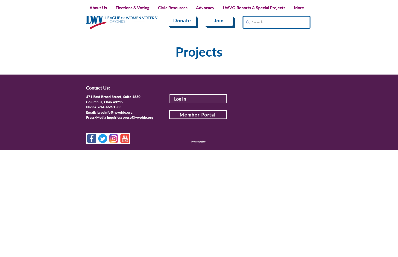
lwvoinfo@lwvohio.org (114, 112)
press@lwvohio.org (138, 117)
